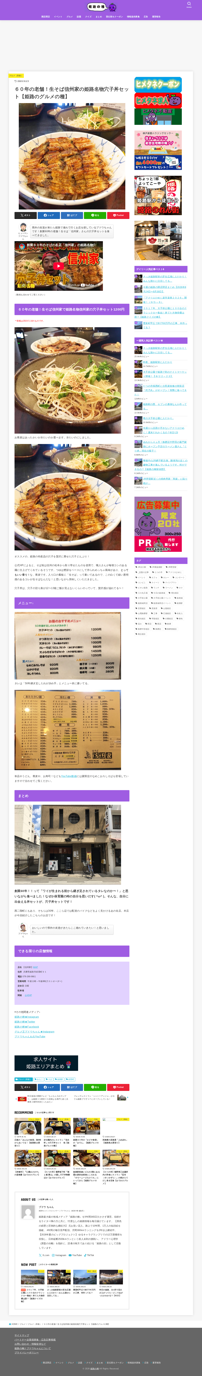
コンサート (180, 577)
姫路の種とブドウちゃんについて (33, 1348)
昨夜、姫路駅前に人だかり (157, 362)
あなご (40, 1079)
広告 (146, 16)
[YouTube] (75, 1255)
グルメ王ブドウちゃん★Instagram (34, 1031)
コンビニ (142, 582)
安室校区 (142, 608)
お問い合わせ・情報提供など (30, 1344)
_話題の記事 (143, 572)
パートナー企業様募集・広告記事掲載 (35, 1339)
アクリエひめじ (175, 572)
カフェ (154, 577)
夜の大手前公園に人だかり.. (158, 418)
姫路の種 (94, 1368)
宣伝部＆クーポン (114, 16)
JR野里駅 (172, 567)
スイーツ (155, 582)
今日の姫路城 (159, 593)
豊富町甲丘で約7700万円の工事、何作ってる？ (165, 325)
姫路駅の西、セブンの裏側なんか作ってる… (165, 406)
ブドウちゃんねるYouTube (30, 1036)
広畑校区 (167, 613)
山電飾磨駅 (143, 613)
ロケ (181, 588)
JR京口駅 (142, 567)
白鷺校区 (169, 619)
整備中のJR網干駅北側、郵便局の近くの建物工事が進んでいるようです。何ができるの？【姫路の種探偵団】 (160, 464)
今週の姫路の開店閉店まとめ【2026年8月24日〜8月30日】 (164, 289)
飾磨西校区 (172, 629)
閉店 (150, 624)
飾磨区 (158, 629)
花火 (140, 624)
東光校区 (142, 619)
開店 (159, 624)
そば (50, 1079)
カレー (166, 577)
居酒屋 (154, 608)
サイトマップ (22, 1335)
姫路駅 (60, 1079)
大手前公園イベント (162, 598)
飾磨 (169, 624)
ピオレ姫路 (143, 588)
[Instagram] (59, 1255)
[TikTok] (89, 1255)
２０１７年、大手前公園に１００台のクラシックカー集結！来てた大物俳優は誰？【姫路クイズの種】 (160, 312)
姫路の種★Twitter (25, 1021)
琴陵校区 (155, 619)
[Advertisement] (101, 44)
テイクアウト (171, 582)
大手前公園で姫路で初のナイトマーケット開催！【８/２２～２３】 (165, 374)
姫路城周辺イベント (162, 603)
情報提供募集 (133, 16)
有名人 (180, 613)
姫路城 (180, 598)
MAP (35, 967)
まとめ (99, 16)
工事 (155, 613)
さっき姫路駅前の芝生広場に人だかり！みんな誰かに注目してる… (165, 278)
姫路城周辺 (143, 603)
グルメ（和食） (16, 76)
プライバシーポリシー (27, 1352)
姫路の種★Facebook (27, 1026)
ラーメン (169, 588)
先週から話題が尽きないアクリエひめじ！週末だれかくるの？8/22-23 (163, 430)
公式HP (28, 995)
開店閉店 (46, 16)
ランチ (156, 588)
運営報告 (156, 16)
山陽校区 (167, 608)
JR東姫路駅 (157, 567)
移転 (181, 619)
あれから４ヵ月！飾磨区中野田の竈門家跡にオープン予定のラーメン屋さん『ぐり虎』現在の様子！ (160, 446)
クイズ (88, 16)
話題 (79, 16)
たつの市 (158, 572)
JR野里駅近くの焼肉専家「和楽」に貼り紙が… (165, 481)
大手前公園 (143, 598)
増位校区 (175, 593)
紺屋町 (71, 1079)
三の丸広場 (143, 593)
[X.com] (44, 1255)
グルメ (70, 16)
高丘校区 (142, 634)
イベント (58, 16)
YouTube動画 (69, 776)
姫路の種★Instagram (27, 1016)
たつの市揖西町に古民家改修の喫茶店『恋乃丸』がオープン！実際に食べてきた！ (160, 390)
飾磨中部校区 (144, 629)
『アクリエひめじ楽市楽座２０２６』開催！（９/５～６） (165, 299)
